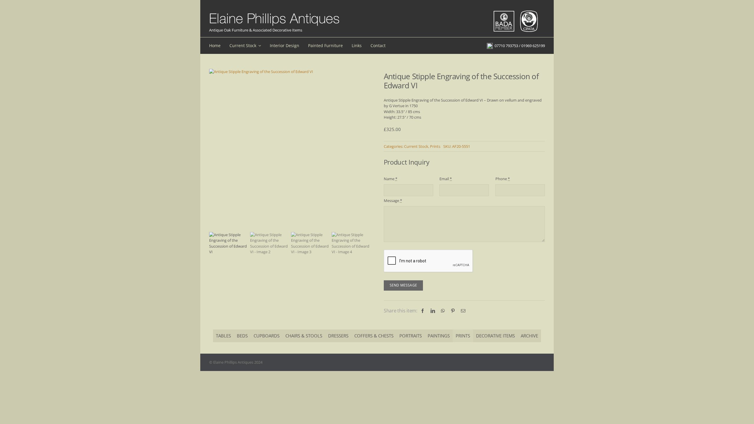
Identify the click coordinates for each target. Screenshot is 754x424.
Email (445, 178)
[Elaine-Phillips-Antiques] (274, 13)
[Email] (463, 310)
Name (390, 178)
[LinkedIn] (433, 310)
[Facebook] (422, 310)
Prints (435, 146)
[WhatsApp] (443, 310)
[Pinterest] (453, 310)
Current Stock (416, 146)
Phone (502, 178)
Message (393, 200)
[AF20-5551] (289, 72)
